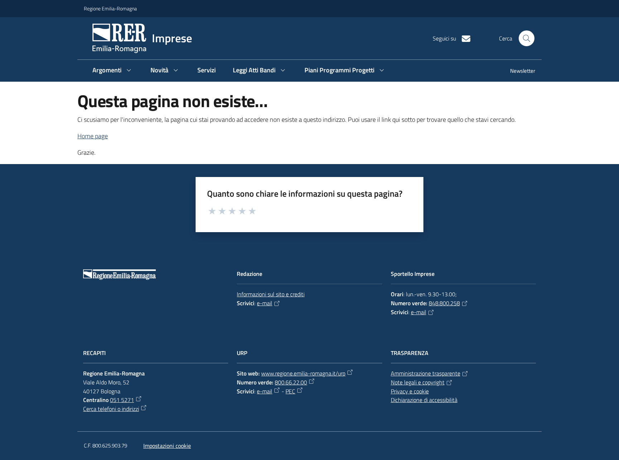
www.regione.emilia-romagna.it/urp (303, 373)
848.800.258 (444, 303)
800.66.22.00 (291, 382)
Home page (92, 136)
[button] (526, 38)
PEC (290, 391)
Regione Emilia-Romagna (110, 8)
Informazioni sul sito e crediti (270, 294)
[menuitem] (518, 71)
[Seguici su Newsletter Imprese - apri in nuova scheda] (463, 38)
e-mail (264, 303)
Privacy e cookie (410, 391)
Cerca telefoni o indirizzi (111, 408)
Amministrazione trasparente (425, 373)
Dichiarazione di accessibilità (424, 400)
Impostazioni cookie (167, 445)
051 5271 (122, 400)
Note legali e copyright (418, 382)
